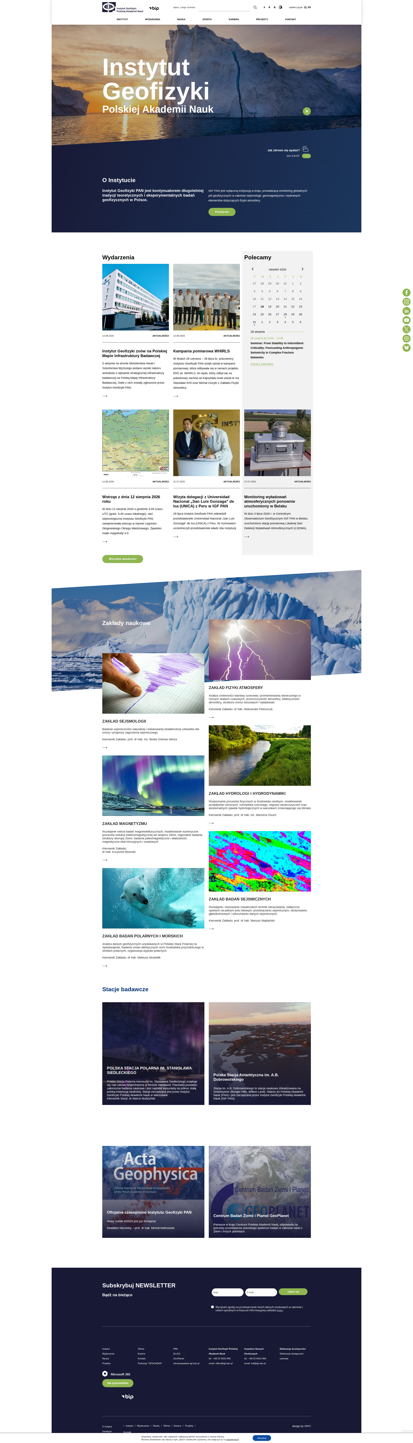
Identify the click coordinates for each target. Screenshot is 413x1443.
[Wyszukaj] (255, 7)
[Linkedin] (407, 311)
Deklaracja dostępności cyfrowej (291, 1356)
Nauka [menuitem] (181, 19)
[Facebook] (407, 293)
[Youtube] (407, 320)
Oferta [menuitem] (207, 19)
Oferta (141, 1349)
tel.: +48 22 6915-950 (220, 1358)
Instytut (106, 1349)
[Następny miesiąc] (302, 269)
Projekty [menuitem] (262, 19)
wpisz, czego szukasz (184, 7)
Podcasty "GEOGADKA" (150, 1363)
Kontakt (142, 1358)
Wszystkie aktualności (122, 559)
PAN (175, 1349)
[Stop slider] (307, 111)
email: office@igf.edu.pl (221, 1363)
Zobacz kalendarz (262, 364)
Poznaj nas (222, 211)
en (309, 7)
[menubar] (206, 19)
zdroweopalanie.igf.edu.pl (186, 1363)
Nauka (105, 1358)
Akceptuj (261, 1438)
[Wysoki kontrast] (280, 7)
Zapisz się (293, 1291)
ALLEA (176, 1353)
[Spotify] (407, 339)
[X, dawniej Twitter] (407, 329)
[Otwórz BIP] (127, 1396)
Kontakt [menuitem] (290, 19)
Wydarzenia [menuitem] (152, 19)
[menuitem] (122, 19)
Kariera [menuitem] (234, 19)
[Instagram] (407, 302)
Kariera (141, 1353)
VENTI (307, 1426)
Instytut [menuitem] (122, 19)
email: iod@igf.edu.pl (255, 1363)
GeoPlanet (178, 1358)
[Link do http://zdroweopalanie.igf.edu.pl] (306, 156)
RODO (280, 1310)
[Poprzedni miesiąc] (252, 269)
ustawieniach (232, 1439)
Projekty (106, 1363)
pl (305, 7)
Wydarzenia (108, 1353)
